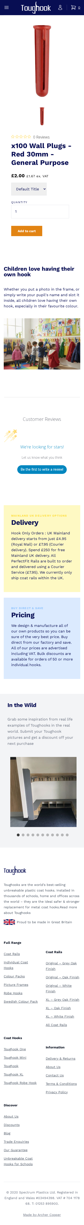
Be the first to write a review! (42, 469)
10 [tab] (62, 835)
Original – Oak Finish (62, 977)
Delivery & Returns (60, 1058)
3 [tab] (28, 835)
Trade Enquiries (16, 1141)
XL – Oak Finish (58, 1008)
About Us (53, 1067)
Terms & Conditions (61, 1084)
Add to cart (27, 231)
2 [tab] (23, 835)
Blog (7, 1133)
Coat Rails (12, 954)
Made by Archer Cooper (42, 1215)
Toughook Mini (15, 1057)
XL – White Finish (60, 1016)
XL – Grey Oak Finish (62, 999)
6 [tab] (42, 835)
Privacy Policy (57, 1092)
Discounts (12, 1125)
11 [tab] (67, 835)
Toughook (11, 1066)
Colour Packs (14, 976)
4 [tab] (33, 835)
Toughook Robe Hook (20, 1083)
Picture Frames (16, 985)
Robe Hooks (13, 993)
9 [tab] (57, 835)
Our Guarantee (16, 1150)
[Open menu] (6, 7)
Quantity (19, 202)
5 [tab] (37, 835)
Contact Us (55, 1075)
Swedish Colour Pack (21, 1001)
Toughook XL (13, 1074)
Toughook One (15, 1049)
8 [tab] (52, 835)
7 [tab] (47, 835)
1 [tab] (18, 835)
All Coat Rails (56, 1025)
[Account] (60, 7)
